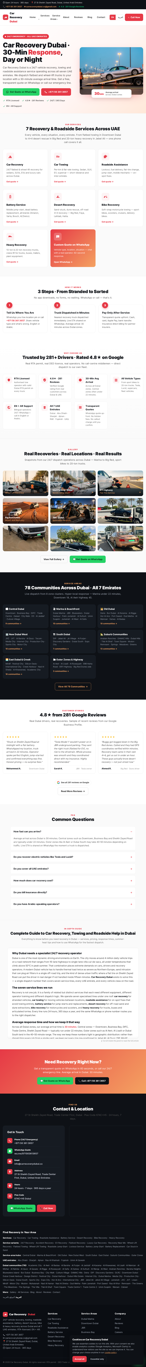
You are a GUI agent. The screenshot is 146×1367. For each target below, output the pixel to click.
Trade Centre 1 (74, 1287)
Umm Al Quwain (77, 1260)
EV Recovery (61, 1243)
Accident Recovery (45, 1243)
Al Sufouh (85, 1269)
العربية (120, 17)
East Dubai (104, 1255)
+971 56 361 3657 (58, 92)
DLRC (117, 1272)
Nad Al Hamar (47, 1283)
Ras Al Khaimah (52, 1260)
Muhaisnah (34, 1283)
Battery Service (68, 1238)
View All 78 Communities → (73, 686)
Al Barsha (65, 1265)
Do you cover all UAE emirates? (31, 868)
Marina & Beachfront (46, 1255)
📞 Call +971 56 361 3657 (92, 1080)
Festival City (44, 1276)
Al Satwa (75, 1269)
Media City (117, 1276)
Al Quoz (24, 1269)
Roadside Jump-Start (57, 1246)
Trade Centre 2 (90, 1287)
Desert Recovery (84, 1238)
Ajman (41, 1260)
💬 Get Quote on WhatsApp (88, 559)
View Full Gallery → (54, 559)
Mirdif (5, 1283)
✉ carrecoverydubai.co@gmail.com (40, 6)
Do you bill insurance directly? (30, 892)
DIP (92, 1272)
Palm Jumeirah (89, 1283)
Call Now (135, 17)
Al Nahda (15, 1269)
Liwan (134, 1280)
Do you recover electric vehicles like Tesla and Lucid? (43, 856)
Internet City (91, 1276)
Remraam (126, 1283)
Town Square (60, 1287)
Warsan (116, 1287)
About (66, 17)
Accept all (79, 1359)
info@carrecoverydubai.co (28, 1163)
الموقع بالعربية (9, 1297)
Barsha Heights (134, 1269)
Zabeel (124, 1287)
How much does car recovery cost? (33, 880)
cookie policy (110, 1352)
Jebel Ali (89, 1280)
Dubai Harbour (59, 1276)
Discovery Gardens (104, 1272)
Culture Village (62, 1272)
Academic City (35, 1265)
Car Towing (33, 1238)
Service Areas (55, 17)
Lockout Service (76, 1246)
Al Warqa (95, 1269)
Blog (90, 17)
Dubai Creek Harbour (12, 1276)
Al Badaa (55, 1265)
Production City (131, 1276)
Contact (101, 17)
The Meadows (10, 1287)
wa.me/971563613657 (26, 1153)
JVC (123, 1280)
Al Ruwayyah (55, 1269)
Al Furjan (76, 1265)
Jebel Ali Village (102, 1280)
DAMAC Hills (76, 1272)
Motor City (15, 1283)
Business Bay (38, 1272)
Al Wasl (104, 1269)
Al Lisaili (120, 1265)
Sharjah (32, 1260)
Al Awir (46, 1265)
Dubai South (22, 1280)
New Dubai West (76, 1255)
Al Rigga (43, 1269)
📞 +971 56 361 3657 (12, 6)
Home (33, 17)
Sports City (34, 1280)
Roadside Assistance (49, 1238)
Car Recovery (19, 1238)
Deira (86, 1272)
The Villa (35, 1287)
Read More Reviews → (73, 791)
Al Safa (65, 1269)
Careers (119, 1332)
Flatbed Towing (20, 1246)
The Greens (137, 1283)
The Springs (24, 1287)
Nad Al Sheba (62, 1283)
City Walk (50, 1272)
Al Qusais (34, 1269)
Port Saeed (102, 1283)
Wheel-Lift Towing (37, 1246)
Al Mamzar (131, 1265)
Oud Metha (75, 1283)
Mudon (24, 1283)
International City (71, 1280)
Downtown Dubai (130, 1272)
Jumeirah (115, 1280)
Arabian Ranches (117, 1269)
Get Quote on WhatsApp (23, 92)
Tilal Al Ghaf (46, 1287)
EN (112, 17)
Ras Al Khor (114, 1283)
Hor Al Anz (56, 1280)
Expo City (45, 1280)
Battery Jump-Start (95, 1246)
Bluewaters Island (11, 1272)
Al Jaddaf (85, 1265)
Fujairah (65, 1260)
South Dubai (91, 1255)
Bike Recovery (100, 1238)
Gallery (13, 1292)
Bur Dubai (25, 1272)
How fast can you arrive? (27, 831)
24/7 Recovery (27, 1243)
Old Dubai (62, 1255)
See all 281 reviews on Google (75, 782)
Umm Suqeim (105, 1287)
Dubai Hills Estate (75, 1276)
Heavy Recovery (116, 1238)
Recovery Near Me (117, 1243)
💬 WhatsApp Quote (21, 1208)
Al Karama (96, 1265)
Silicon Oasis (8, 1280)
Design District (30, 1276)
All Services (23, 1292)
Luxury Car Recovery (97, 1243)
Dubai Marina (105, 1276)
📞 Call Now (46, 1208)
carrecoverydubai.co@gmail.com (21, 1338)
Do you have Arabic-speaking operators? (36, 904)
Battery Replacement (115, 1246)
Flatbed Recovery (77, 1243)
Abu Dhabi (23, 1260)
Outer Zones (137, 1255)
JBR (82, 1280)
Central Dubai (29, 1255)
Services (44, 15)
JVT (128, 1280)
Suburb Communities (120, 1255)
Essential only (97, 1359)
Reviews (78, 17)
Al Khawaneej (109, 1265)
